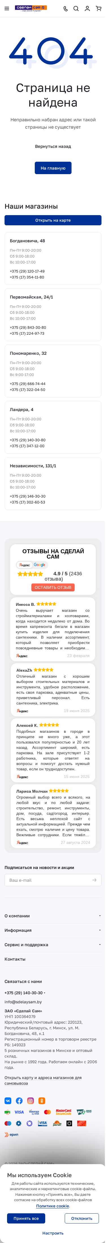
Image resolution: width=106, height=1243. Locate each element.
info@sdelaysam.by (23, 1001)
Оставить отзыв (53, 587)
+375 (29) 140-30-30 (24, 992)
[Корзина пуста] (98, 8)
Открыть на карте (53, 220)
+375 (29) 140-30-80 (28, 440)
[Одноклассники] (41, 1100)
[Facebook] (19, 1100)
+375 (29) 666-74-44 (28, 383)
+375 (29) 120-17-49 (27, 271)
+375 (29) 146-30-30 (28, 496)
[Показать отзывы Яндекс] (24, 564)
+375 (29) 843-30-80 (28, 327)
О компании (17, 915)
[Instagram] (30, 1100)
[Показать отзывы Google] (39, 564)
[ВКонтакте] (8, 1100)
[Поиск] (76, 8)
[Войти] (87, 8)
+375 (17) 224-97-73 (27, 333)
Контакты (15, 958)
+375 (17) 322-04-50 (27, 389)
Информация (18, 930)
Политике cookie (52, 1205)
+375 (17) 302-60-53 (27, 502)
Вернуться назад (53, 146)
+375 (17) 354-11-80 (27, 277)
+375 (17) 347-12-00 (27, 446)
